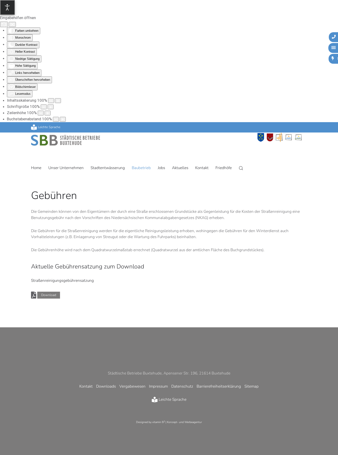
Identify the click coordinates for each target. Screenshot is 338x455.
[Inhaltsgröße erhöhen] (58, 100)
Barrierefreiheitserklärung (219, 386)
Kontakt (202, 167)
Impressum (158, 386)
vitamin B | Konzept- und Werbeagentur (177, 422)
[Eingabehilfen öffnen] (7, 7)
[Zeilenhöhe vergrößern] (48, 113)
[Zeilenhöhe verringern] (41, 113)
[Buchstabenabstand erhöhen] (63, 119)
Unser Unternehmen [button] (66, 167)
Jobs (161, 167)
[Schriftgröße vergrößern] (51, 106)
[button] (241, 168)
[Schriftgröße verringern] (44, 106)
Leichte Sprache (49, 127)
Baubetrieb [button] (141, 167)
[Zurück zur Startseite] (65, 139)
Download (48, 295)
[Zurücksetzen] (4, 24)
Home (36, 167)
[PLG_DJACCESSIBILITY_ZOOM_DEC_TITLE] (51, 100)
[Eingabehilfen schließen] (12, 24)
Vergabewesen (132, 386)
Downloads (106, 386)
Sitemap (251, 386)
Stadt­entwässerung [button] (108, 167)
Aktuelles (180, 167)
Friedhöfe (223, 167)
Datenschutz (182, 386)
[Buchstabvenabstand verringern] (56, 119)
